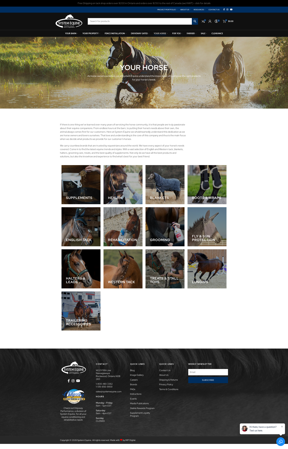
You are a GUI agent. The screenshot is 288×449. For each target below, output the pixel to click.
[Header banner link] (144, 3)
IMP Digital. (130, 440)
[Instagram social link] (227, 9)
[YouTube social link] (231, 9)
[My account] (210, 21)
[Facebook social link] (224, 9)
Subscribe (208, 380)
